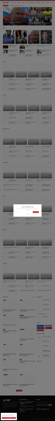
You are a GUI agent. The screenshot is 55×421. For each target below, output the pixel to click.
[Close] (40, 205)
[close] (16, 413)
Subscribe (35, 212)
